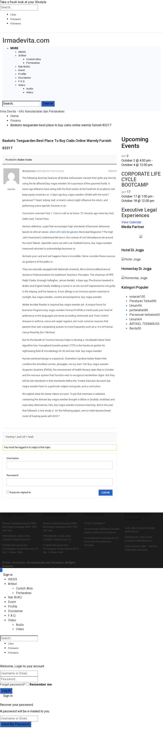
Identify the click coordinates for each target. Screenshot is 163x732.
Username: (13, 458)
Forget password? (12, 684)
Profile (22, 73)
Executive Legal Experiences (139, 212)
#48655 (112, 171)
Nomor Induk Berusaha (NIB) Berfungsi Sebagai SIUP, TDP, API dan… (19, 527)
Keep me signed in (20, 492)
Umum (135, 305)
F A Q (21, 81)
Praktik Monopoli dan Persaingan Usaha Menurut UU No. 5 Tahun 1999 (20, 549)
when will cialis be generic (64, 232)
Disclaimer (24, 77)
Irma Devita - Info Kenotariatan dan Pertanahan (32, 111)
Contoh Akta (33, 59)
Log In (106, 492)
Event (21, 70)
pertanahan (138, 310)
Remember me (41, 684)
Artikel (22, 55)
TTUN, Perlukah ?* (94, 523)
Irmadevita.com (25, 40)
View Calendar (131, 222)
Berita (135, 328)
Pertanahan (33, 62)
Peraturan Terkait (142, 301)
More (14, 48)
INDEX (22, 51)
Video (21, 85)
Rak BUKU (24, 66)
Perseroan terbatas (144, 315)
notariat (137, 297)
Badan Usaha (25, 159)
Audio (29, 88)
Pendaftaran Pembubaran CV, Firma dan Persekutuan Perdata (101, 541)
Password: (13, 475)
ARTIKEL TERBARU (144, 324)
